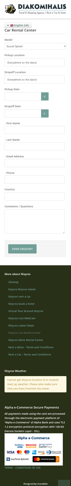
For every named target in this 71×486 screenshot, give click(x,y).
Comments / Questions (19, 206)
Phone (10, 173)
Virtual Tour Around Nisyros (25, 311)
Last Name (13, 139)
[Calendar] (45, 96)
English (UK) (21, 25)
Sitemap (13, 282)
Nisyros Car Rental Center (24, 332)
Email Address (15, 156)
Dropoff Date (13, 106)
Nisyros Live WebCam (21, 318)
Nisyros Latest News (21, 325)
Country (10, 189)
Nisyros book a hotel (21, 303)
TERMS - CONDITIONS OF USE (23, 467)
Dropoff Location (15, 72)
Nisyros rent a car (19, 296)
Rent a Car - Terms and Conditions (29, 354)
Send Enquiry (22, 249)
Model (8, 39)
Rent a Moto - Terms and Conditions (31, 347)
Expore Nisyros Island (22, 289)
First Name (13, 123)
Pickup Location (15, 55)
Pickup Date (12, 89)
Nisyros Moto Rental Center (25, 340)
